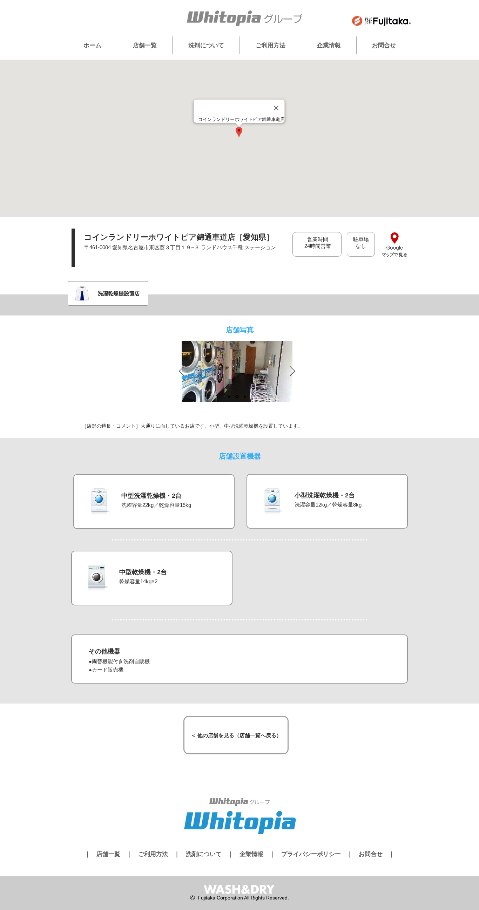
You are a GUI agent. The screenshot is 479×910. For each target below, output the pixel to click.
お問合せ (371, 854)
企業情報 (251, 854)
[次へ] (292, 371)
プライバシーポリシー (311, 854)
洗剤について (204, 854)
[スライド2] (236, 396)
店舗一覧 (108, 854)
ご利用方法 (153, 854)
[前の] (181, 371)
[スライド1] (229, 396)
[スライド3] (245, 396)
